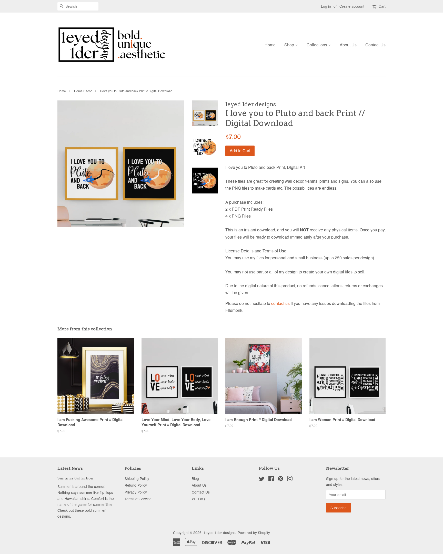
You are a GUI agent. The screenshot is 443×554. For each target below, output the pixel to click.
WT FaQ (198, 498)
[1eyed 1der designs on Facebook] (271, 479)
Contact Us (375, 45)
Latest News (70, 468)
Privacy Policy (136, 492)
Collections (317, 45)
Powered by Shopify (254, 532)
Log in (326, 6)
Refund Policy (136, 485)
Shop (289, 45)
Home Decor (83, 91)
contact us (280, 303)
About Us (348, 45)
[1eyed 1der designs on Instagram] (290, 479)
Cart (382, 6)
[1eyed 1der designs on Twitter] (262, 479)
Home (270, 45)
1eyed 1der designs (220, 532)
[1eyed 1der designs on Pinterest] (280, 479)
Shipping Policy (137, 478)
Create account (351, 6)
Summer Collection (75, 478)
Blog (195, 478)
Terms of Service (138, 498)
